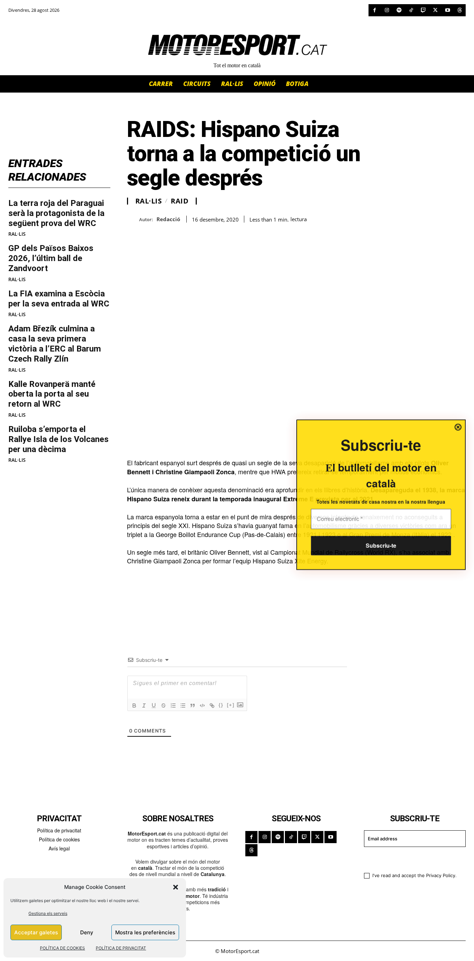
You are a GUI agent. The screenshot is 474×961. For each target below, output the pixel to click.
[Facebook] (375, 10)
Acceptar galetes (36, 932)
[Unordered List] (183, 705)
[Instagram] (387, 10)
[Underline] (154, 705)
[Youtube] (447, 10)
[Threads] (460, 10)
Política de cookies (59, 839)
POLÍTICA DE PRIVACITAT (121, 948)
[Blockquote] (192, 705)
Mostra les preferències (145, 932)
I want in (410, 859)
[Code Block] (202, 705)
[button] (175, 887)
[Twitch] (423, 10)
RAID (179, 201)
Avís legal (59, 848)
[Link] (212, 705)
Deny (86, 932)
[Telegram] (214, 234)
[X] (435, 10)
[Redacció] (133, 219)
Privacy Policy (440, 875)
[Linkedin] (182, 234)
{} (221, 705)
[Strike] (163, 705)
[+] (231, 705)
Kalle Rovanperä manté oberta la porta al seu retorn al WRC (51, 394)
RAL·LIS (17, 234)
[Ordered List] (173, 705)
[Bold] (134, 705)
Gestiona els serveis (47, 913)
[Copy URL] (198, 234)
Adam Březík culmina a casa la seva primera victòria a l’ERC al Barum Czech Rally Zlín (54, 343)
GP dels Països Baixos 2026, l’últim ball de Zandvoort (50, 258)
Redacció (168, 219)
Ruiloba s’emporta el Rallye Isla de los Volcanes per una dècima (58, 439)
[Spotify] (399, 10)
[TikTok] (411, 10)
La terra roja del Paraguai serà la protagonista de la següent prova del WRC (56, 213)
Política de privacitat (59, 830)
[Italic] (144, 705)
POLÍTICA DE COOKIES (62, 948)
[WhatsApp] (150, 234)
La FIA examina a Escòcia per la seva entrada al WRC (58, 299)
